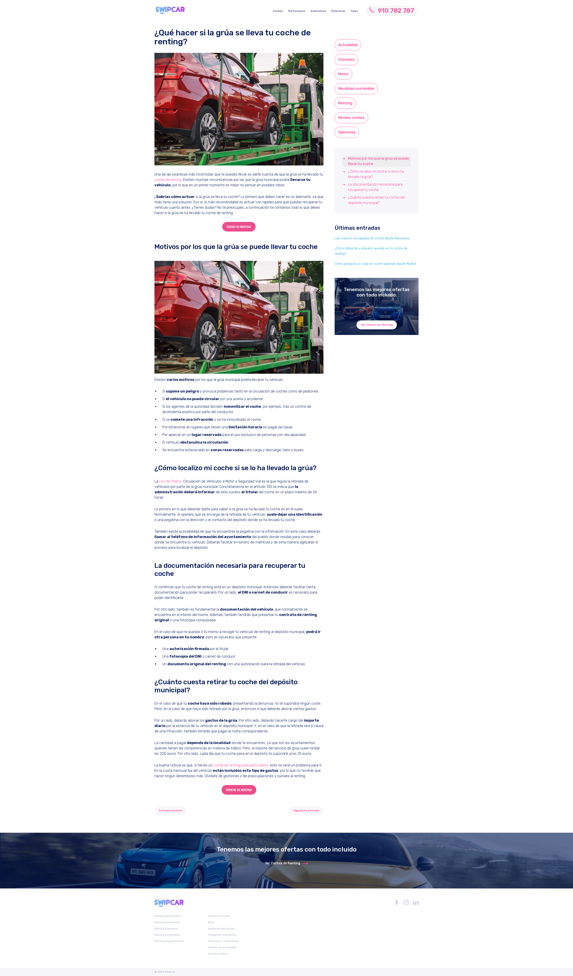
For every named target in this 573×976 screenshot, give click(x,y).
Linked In (416, 902)
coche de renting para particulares (240, 765)
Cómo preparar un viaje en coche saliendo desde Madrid (375, 264)
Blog (211, 922)
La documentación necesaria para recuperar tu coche (375, 187)
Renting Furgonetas (167, 934)
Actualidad (347, 45)
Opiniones (347, 132)
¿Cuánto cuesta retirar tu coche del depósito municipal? (376, 200)
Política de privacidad (222, 947)
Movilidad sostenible (356, 88)
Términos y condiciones (223, 940)
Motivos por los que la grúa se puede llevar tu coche (378, 161)
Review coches (351, 118)
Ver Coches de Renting (376, 324)
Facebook (396, 902)
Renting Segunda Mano (169, 940)
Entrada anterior (170, 810)
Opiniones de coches (221, 928)
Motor (343, 74)
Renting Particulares (167, 916)
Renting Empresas (166, 928)
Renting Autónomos (167, 922)
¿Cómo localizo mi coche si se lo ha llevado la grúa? (376, 174)
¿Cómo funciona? (219, 916)
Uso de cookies (218, 953)
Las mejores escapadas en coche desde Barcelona (372, 238)
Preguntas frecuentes (222, 934)
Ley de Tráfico (170, 481)
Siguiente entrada (306, 810)
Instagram (406, 902)
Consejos (346, 59)
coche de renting (168, 180)
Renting (345, 103)
